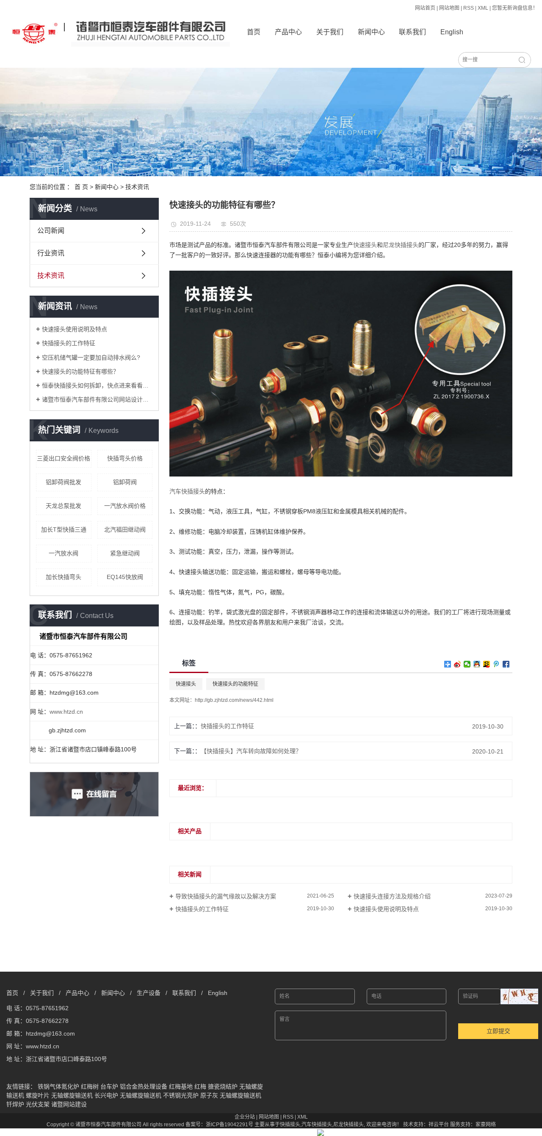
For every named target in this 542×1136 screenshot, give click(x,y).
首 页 (81, 186)
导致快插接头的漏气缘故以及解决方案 (225, 896)
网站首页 (425, 8)
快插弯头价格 (125, 458)
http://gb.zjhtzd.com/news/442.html (234, 700)
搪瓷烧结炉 (223, 1086)
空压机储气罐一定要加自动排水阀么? (91, 357)
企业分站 (245, 1117)
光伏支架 (38, 1104)
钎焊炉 (15, 1104)
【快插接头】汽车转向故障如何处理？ (251, 751)
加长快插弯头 (63, 577)
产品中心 (288, 32)
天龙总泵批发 (63, 505)
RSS (468, 8)
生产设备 (148, 992)
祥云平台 (439, 1125)
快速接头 (186, 684)
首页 (253, 32)
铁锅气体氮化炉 (58, 1086)
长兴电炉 (106, 1095)
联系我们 (412, 32)
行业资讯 (50, 253)
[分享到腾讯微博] (496, 664)
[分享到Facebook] (506, 664)
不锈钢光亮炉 (181, 1095)
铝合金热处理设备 (143, 1086)
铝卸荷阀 (125, 482)
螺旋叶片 (38, 1095)
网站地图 (449, 8)
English (451, 32)
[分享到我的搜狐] (486, 664)
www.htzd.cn (66, 711)
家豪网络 (486, 1125)
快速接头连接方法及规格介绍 (392, 896)
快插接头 (290, 1125)
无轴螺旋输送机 (72, 1095)
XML (483, 8)
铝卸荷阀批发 (63, 482)
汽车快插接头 (316, 1125)
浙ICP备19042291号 (229, 1125)
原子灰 (209, 1095)
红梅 (200, 1086)
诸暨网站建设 (69, 1104)
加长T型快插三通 (63, 529)
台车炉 (109, 1086)
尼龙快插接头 (348, 1125)
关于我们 (329, 32)
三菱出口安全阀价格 (63, 458)
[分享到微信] (467, 664)
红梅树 (90, 1086)
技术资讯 (137, 186)
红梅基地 (181, 1086)
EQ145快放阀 (125, 577)
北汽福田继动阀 (125, 529)
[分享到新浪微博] (457, 664)
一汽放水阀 (63, 553)
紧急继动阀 (125, 553)
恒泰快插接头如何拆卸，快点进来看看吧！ (97, 385)
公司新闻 (50, 230)
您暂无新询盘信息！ (515, 8)
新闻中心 (371, 32)
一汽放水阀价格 (125, 505)
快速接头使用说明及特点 (74, 329)
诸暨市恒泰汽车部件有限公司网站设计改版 (97, 399)
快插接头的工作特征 (68, 343)
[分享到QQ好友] (477, 664)
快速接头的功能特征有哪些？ (80, 371)
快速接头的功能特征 (235, 684)
